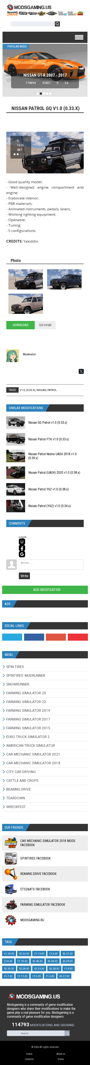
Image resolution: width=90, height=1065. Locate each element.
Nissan (41, 390)
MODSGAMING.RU (32, 920)
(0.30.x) (54, 968)
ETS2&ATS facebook (35, 889)
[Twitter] (12, 637)
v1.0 (22, 390)
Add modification (46, 590)
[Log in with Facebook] (22, 548)
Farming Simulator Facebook (42, 905)
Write (24, 576)
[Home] (45, 14)
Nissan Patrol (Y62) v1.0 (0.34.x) (49, 506)
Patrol (52, 390)
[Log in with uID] (22, 542)
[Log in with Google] (22, 554)
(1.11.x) (22, 976)
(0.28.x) (24, 968)
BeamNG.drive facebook (38, 874)
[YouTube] (78, 637)
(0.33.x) (30, 390)
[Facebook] (34, 637)
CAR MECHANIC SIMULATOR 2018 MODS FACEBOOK (47, 843)
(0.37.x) (64, 976)
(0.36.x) (37, 961)
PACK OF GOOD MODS (45, 75)
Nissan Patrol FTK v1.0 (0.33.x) (48, 439)
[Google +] (56, 637)
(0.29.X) (68, 961)
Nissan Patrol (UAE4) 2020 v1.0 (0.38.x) (54, 473)
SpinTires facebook (35, 858)
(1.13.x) (39, 953)
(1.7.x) (8, 976)
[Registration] (75, 24)
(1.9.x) (68, 968)
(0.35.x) (9, 968)
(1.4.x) (53, 953)
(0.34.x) (53, 961)
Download (20, 325)
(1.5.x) (37, 976)
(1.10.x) (22, 961)
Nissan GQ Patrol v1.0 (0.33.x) (47, 423)
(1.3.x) (50, 976)
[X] (81, 371)
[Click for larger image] (25, 279)
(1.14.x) (9, 953)
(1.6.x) (8, 961)
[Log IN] (65, 24)
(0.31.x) (68, 953)
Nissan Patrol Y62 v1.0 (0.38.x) (48, 489)
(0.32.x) (24, 953)
